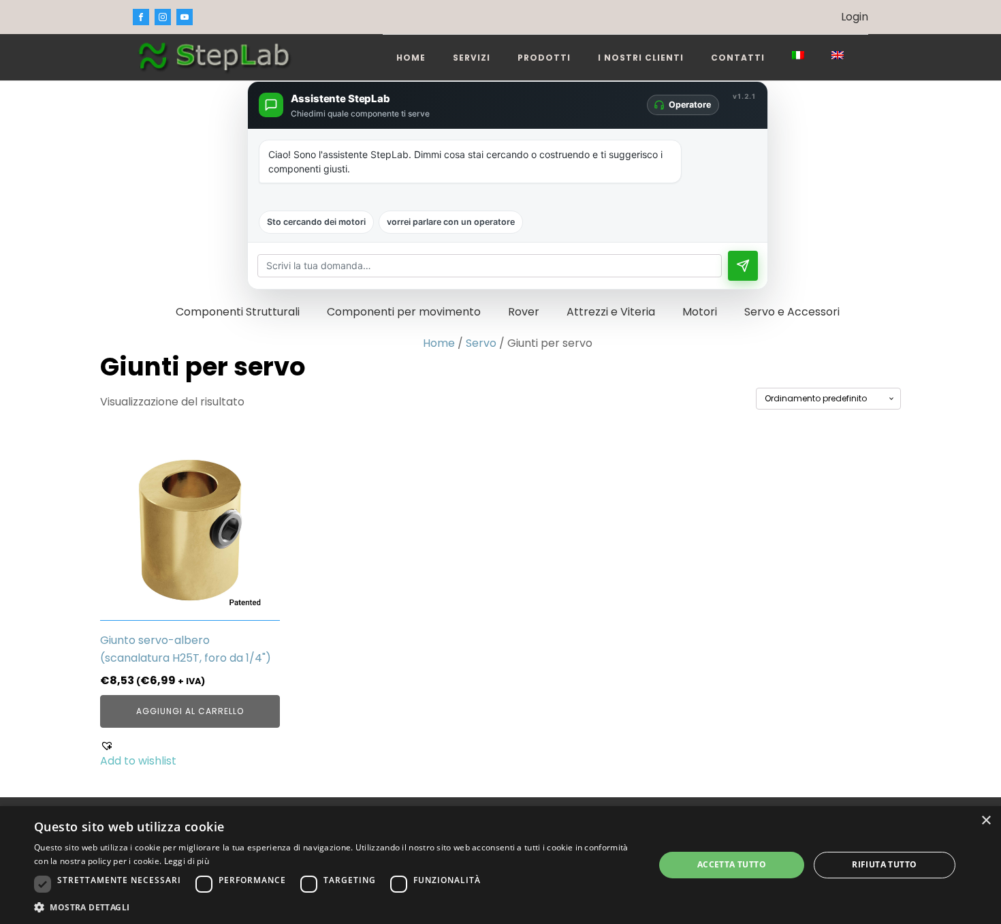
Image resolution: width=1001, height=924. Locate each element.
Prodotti (544, 57)
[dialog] (500, 865)
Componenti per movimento (404, 312)
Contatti (738, 57)
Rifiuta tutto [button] (884, 864)
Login (854, 17)
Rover (523, 312)
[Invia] (743, 266)
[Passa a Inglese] (837, 55)
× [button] (986, 821)
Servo (481, 343)
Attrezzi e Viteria (611, 312)
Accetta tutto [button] (731, 864)
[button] (190, 754)
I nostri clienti (641, 57)
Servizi (471, 57)
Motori (699, 312)
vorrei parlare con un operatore (451, 222)
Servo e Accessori (792, 312)
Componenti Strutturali (238, 312)
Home (411, 57)
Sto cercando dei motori (316, 222)
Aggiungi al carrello (190, 711)
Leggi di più (187, 861)
